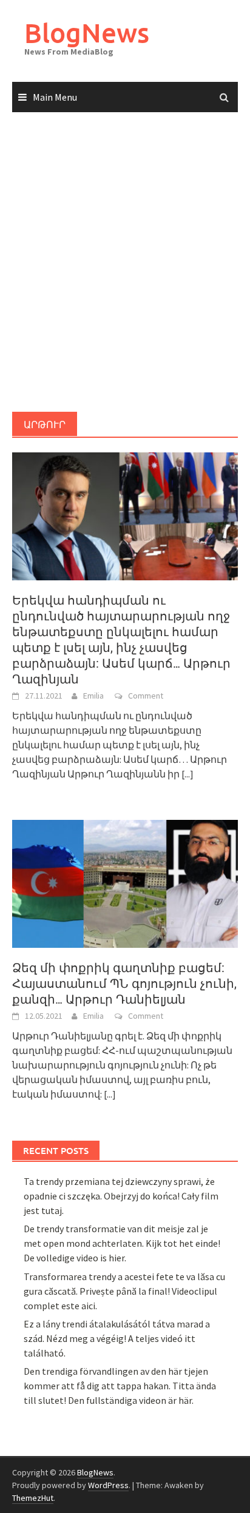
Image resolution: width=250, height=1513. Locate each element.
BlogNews (86, 32)
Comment (145, 695)
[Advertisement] (125, 262)
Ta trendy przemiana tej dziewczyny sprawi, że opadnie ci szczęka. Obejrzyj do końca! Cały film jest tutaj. (121, 1195)
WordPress (108, 1485)
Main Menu (55, 97)
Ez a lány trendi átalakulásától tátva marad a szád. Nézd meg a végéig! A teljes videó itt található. (117, 1338)
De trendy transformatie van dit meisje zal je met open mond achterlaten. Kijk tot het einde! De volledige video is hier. (122, 1243)
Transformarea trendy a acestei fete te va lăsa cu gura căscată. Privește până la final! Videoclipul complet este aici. (124, 1291)
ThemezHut (32, 1497)
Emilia (93, 695)
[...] (187, 774)
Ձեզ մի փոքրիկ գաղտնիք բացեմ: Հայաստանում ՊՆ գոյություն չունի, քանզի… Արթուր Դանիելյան (124, 984)
